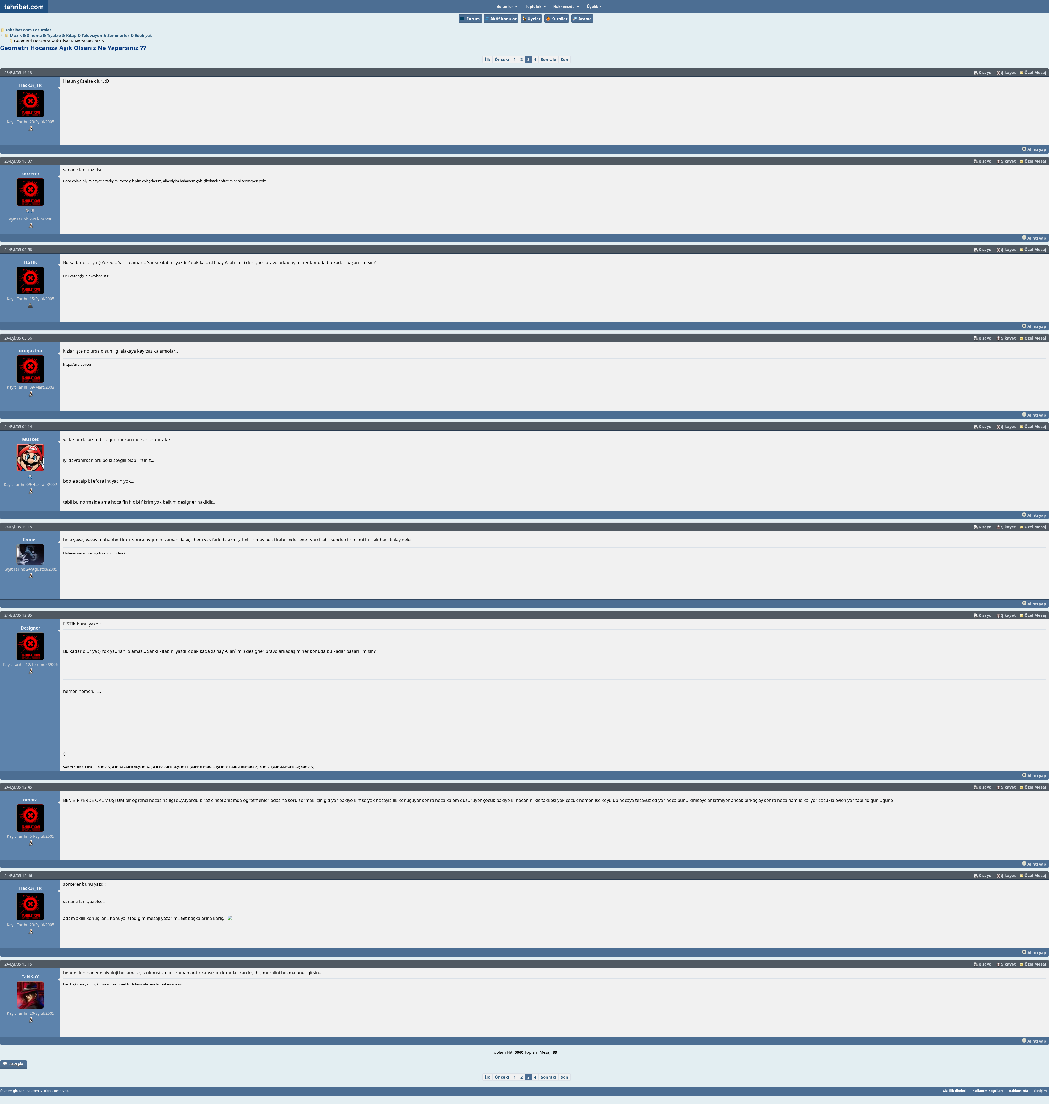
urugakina (30, 351)
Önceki (502, 59)
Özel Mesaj (1035, 72)
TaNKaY (30, 977)
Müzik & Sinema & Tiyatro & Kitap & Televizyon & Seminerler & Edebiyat (81, 35)
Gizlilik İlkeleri (955, 1090)
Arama (585, 18)
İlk (487, 59)
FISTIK (30, 262)
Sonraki (548, 59)
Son (564, 59)
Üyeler (534, 18)
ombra (30, 800)
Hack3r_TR (30, 85)
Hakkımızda (1018, 1090)
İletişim (1040, 1090)
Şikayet (1008, 72)
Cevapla (16, 1064)
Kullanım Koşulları (988, 1090)
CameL (30, 539)
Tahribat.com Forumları (28, 30)
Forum (473, 18)
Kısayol (985, 72)
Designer (30, 628)
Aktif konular (503, 18)
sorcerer (30, 174)
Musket (30, 439)
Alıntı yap (1036, 149)
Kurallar (559, 18)
